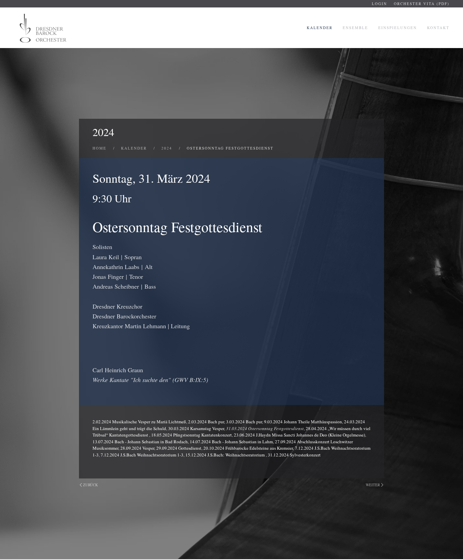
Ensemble (355, 27)
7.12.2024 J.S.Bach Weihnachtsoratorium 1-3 (142, 455)
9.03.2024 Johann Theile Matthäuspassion (303, 422)
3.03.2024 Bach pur (244, 422)
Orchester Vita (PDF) (421, 3)
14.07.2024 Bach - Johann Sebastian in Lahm (231, 442)
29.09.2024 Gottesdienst (178, 448)
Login (379, 3)
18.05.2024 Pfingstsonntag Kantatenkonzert (191, 435)
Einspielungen (397, 27)
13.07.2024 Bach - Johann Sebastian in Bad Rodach (140, 442)
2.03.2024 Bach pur (206, 422)
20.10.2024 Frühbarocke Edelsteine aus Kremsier (248, 448)
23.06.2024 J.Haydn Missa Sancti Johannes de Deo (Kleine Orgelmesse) (299, 435)
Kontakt (438, 27)
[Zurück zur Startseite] (44, 27)
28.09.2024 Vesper (137, 448)
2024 (103, 132)
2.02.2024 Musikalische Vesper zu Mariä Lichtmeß (139, 422)
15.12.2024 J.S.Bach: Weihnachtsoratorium (225, 455)
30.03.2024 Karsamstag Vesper (196, 428)
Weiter (373, 484)
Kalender (320, 27)
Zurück (90, 484)
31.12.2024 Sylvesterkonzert (294, 455)
